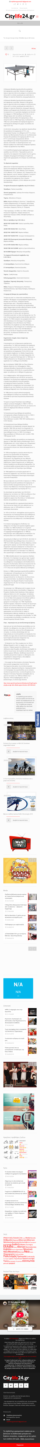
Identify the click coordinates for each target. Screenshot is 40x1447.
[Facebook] (15, 4)
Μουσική (13, 1251)
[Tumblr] (26, 4)
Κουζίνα (14, 1249)
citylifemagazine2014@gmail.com (21, 1)
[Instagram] (23, 4)
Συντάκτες (14, 8)
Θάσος (15, 1247)
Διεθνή (15, 1244)
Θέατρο (21, 1246)
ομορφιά (12, 1263)
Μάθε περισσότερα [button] (27, 1439)
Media (27, 1238)
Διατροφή (7, 1245)
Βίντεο (21, 1242)
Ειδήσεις (22, 1245)
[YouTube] (20, 4)
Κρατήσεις (19, 1249)
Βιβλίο (27, 1242)
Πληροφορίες (9, 1254)
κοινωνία (28, 1260)
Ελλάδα (8, 1246)
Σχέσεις (11, 1258)
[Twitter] (18, 4)
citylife (29, 54)
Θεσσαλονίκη (31, 1247)
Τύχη (20, 1155)
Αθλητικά (22, 1240)
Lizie (24, 1238)
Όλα (34, 48)
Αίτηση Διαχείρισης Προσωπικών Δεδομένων (20, 10)
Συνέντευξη (31, 1257)
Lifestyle (15, 1238)
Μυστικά (21, 1252)
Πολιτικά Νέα (19, 1254)
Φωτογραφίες (12, 1261)
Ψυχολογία (19, 1261)
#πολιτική (7, 1238)
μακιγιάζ (5, 1263)
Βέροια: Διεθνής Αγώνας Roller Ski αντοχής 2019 (18, 814)
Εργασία (21, 1149)
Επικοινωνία (23, 8)
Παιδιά (31, 1252)
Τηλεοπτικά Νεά (28, 1259)
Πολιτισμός (10, 1256)
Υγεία (20, 1142)
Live (20, 1238)
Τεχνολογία (18, 1259)
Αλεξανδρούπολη (13, 1242)
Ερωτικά (21, 1146)
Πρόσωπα (21, 1256)
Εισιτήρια (29, 1245)
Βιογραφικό (32, 1242)
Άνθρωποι (8, 1240)
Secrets (33, 1238)
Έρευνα (15, 1240)
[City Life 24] (20, 17)
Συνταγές (5, 1258)
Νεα (26, 1251)
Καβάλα (7, 1249)
